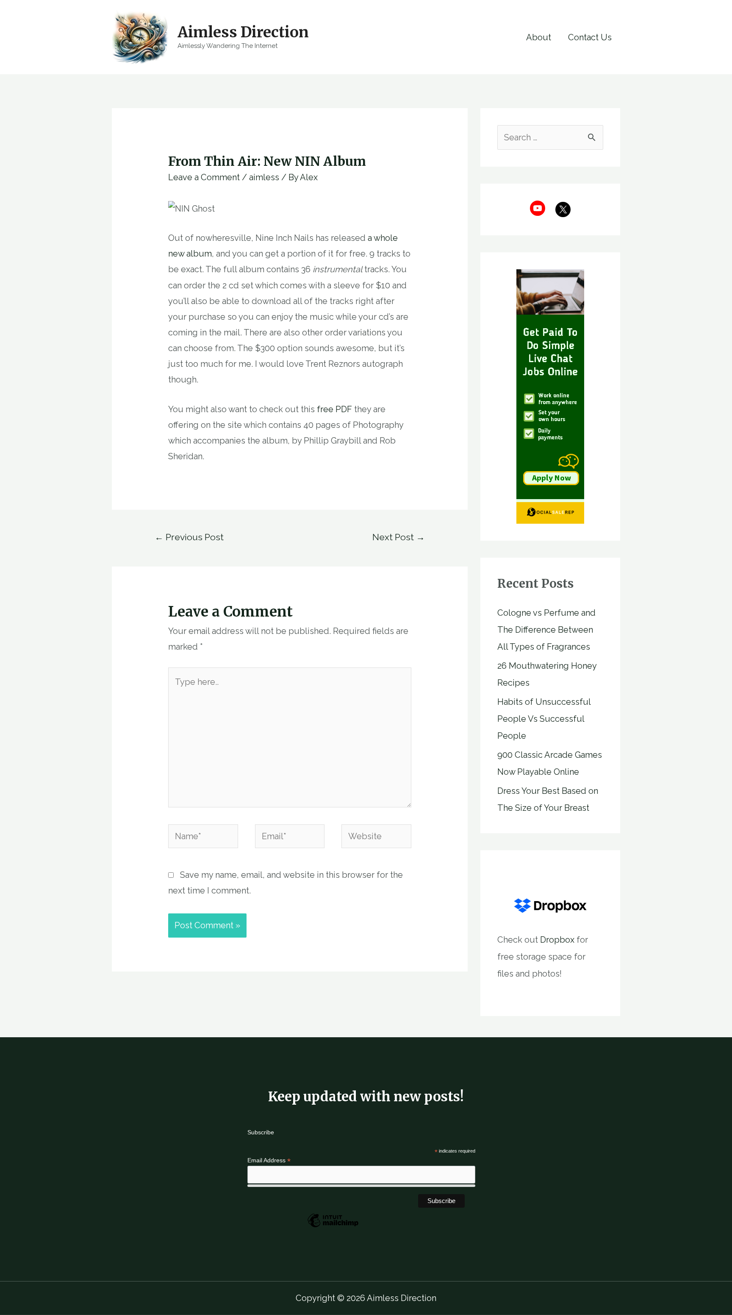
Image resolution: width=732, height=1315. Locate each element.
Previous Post (189, 537)
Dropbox (557, 940)
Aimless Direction (243, 32)
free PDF (334, 409)
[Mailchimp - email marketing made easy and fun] (333, 1226)
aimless (264, 177)
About (538, 37)
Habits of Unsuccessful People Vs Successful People (544, 719)
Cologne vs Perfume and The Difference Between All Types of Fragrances (546, 630)
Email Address (269, 1160)
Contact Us (590, 37)
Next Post (398, 537)
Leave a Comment (204, 177)
